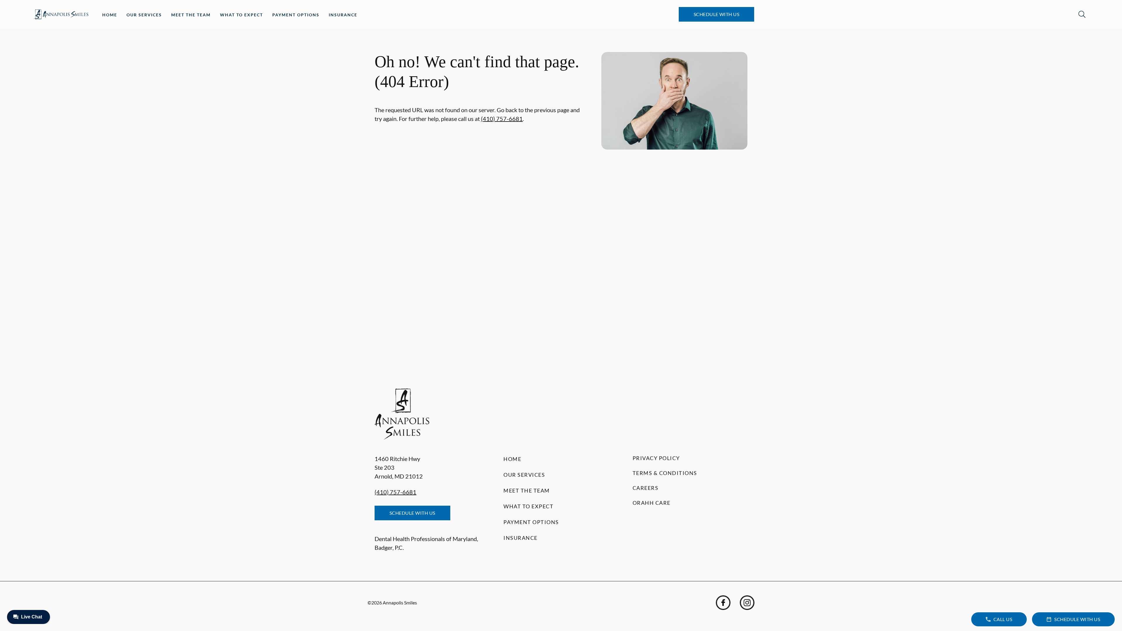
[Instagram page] (747, 602)
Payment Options (295, 14)
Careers (646, 488)
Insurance (343, 14)
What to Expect (241, 14)
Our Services (144, 14)
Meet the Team (191, 14)
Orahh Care (652, 503)
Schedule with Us (717, 14)
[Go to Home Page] (61, 14)
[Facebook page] (723, 602)
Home (109, 14)
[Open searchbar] (1082, 14)
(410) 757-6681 (502, 118)
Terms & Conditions (665, 473)
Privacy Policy (656, 458)
